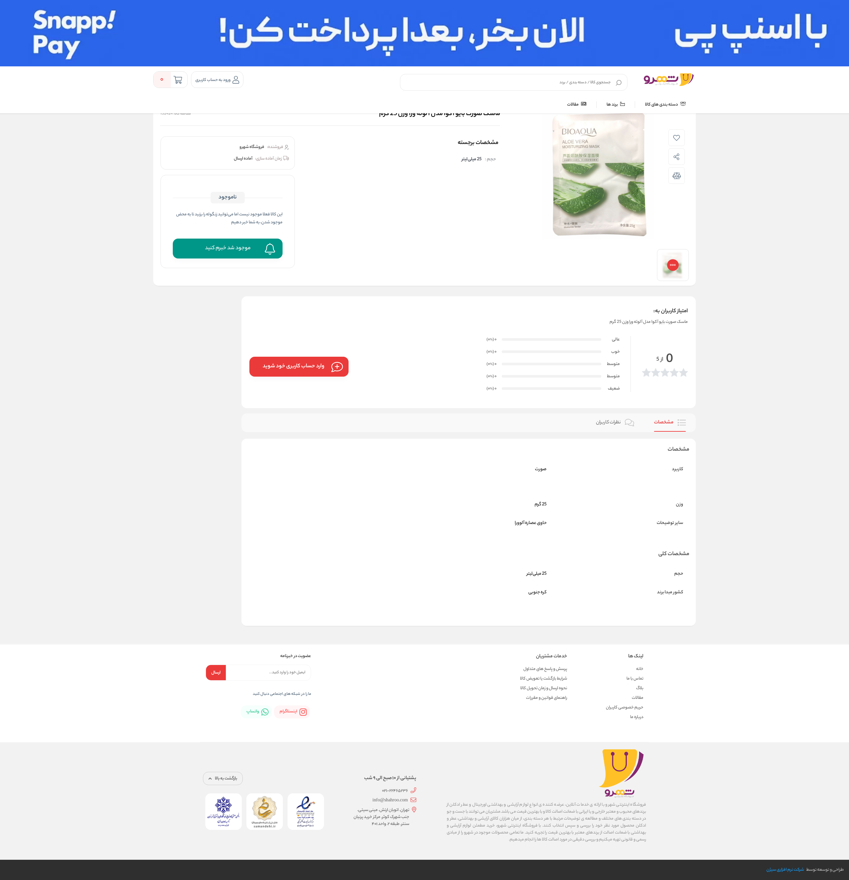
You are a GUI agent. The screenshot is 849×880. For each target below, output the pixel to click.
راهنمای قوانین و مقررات (546, 698)
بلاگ (639, 688)
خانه (639, 669)
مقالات (573, 104)
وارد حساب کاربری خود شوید (293, 366)
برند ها (613, 104)
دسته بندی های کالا (662, 104)
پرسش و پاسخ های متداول (545, 669)
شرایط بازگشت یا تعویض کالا (543, 678)
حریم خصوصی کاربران (624, 707)
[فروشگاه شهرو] (669, 79)
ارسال (216, 672)
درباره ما (636, 717)
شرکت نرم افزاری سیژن (785, 869)
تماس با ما (634, 678)
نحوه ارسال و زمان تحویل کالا (543, 688)
